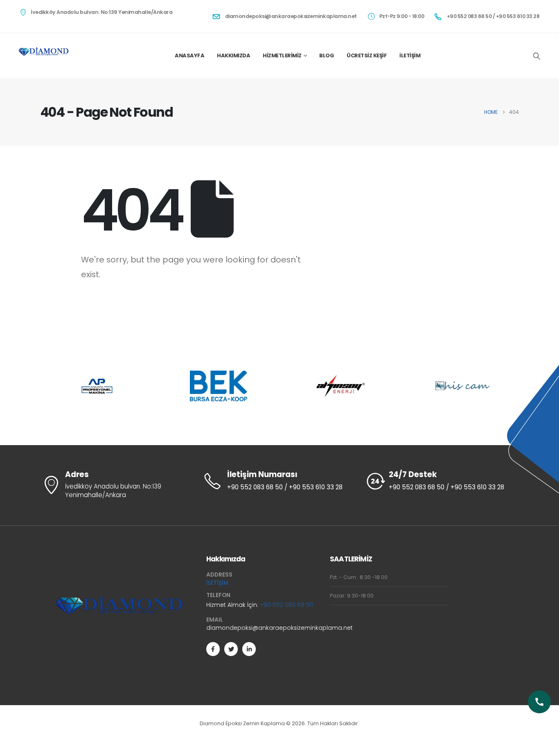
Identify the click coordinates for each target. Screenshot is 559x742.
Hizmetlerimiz (282, 55)
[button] (536, 56)
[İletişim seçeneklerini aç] (539, 701)
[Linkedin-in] (249, 649)
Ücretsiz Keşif (367, 55)
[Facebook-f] (213, 649)
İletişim (409, 55)
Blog (326, 55)
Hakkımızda (233, 55)
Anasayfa (189, 55)
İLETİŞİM (217, 583)
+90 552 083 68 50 (286, 605)
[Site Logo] (43, 51)
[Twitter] (231, 649)
